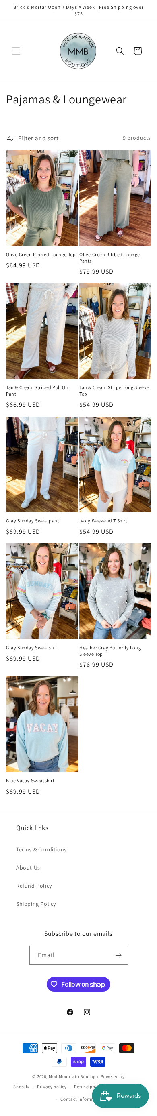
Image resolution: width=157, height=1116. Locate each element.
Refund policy (88, 1086)
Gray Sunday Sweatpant (33, 521)
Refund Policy (34, 885)
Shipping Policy (36, 904)
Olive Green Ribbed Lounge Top (41, 254)
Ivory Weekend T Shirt (103, 521)
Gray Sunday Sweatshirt (32, 647)
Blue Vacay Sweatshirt (30, 780)
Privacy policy (52, 1086)
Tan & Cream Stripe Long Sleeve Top (114, 390)
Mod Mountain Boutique (74, 1076)
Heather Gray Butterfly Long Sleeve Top (110, 650)
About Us (28, 867)
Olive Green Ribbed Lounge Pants (109, 257)
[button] (16, 51)
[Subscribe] (119, 955)
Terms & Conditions (41, 849)
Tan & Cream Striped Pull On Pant (37, 390)
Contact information (82, 1099)
